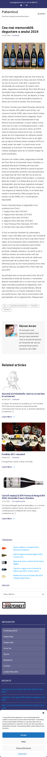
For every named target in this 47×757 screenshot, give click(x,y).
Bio (5, 306)
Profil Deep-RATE (10, 631)
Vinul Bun (7, 310)
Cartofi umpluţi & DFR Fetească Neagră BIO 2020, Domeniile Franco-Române (23, 496)
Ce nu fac (7, 648)
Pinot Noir (34, 306)
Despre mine (8, 642)
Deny (23, 742)
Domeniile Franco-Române (18, 306)
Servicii (6, 654)
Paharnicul (10, 12)
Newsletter (8, 660)
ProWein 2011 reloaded (13, 454)
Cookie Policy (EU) (11, 672)
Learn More (7, 417)
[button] (43, 713)
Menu (42, 14)
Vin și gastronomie (18, 501)
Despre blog (8, 637)
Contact (7, 666)
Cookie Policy (22, 754)
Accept (24, 735)
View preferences (23, 748)
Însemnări (15, 35)
